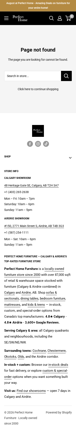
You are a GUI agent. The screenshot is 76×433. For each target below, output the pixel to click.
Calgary (9, 292)
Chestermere (57, 351)
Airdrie (26, 292)
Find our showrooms (31, 391)
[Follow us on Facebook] (30, 144)
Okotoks (10, 357)
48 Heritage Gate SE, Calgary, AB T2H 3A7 (31, 185)
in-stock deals (58, 365)
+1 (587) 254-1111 (16, 232)
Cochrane (39, 351)
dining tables (29, 298)
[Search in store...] (66, 76)
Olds (21, 357)
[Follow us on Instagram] (38, 144)
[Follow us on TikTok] (46, 144)
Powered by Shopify (59, 412)
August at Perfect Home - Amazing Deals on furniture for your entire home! (38, 5)
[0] (68, 18)
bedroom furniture (52, 298)
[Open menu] (6, 18)
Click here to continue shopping (38, 89)
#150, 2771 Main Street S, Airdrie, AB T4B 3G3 (34, 226)
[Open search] (51, 18)
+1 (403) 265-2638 (16, 192)
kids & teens (36, 305)
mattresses (12, 305)
